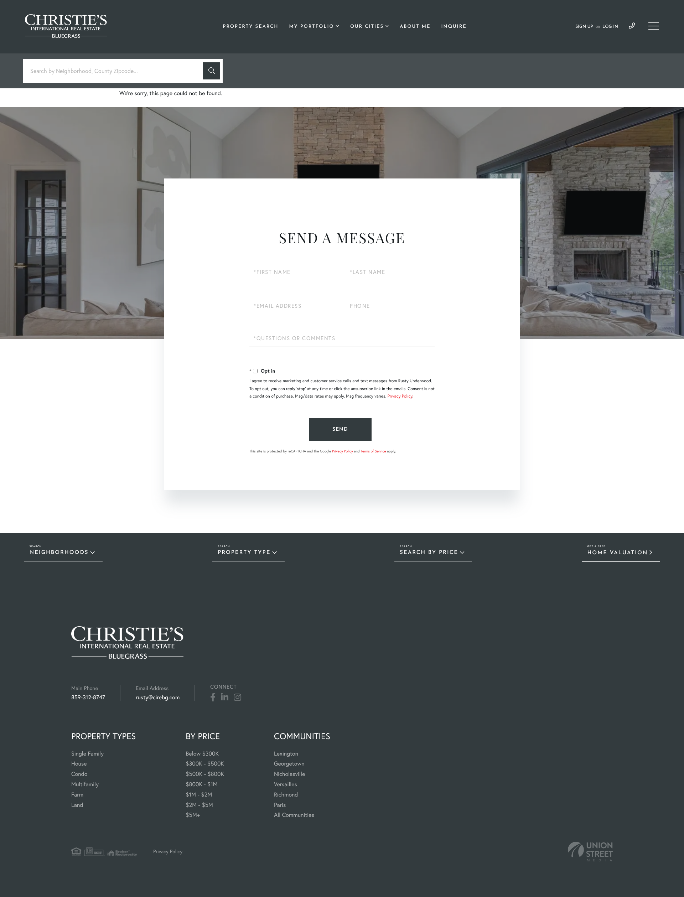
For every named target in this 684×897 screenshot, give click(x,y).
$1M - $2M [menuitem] (199, 794)
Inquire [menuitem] (453, 27)
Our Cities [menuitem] (367, 27)
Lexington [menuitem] (286, 753)
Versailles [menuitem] (285, 784)
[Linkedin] (224, 697)
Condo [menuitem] (79, 774)
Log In (610, 27)
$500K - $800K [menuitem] (205, 774)
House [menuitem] (79, 763)
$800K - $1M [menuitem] (202, 784)
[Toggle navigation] (653, 26)
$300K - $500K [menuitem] (205, 763)
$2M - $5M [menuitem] (199, 805)
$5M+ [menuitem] (193, 815)
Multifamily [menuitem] (85, 784)
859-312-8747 (632, 26)
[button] (211, 70)
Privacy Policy (400, 396)
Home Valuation (617, 553)
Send (340, 429)
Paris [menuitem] (280, 805)
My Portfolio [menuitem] (311, 27)
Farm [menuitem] (77, 794)
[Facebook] (213, 697)
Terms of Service (373, 451)
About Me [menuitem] (415, 27)
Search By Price (429, 552)
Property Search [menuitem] (251, 27)
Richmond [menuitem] (286, 794)
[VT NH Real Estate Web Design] (590, 851)
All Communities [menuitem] (294, 815)
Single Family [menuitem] (87, 753)
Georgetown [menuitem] (289, 763)
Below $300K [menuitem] (202, 753)
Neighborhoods (59, 552)
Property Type (244, 552)
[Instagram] (237, 697)
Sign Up (584, 27)
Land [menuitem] (77, 805)
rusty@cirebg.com (158, 697)
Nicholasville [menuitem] (289, 774)
